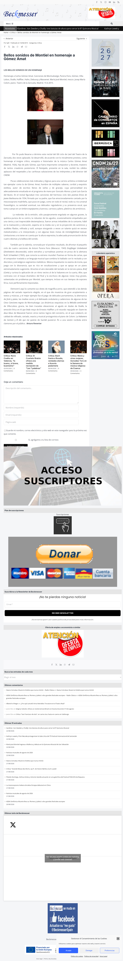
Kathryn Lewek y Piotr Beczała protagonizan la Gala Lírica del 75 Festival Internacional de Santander (41, 736)
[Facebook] (52, 664)
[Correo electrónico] (73, 664)
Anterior (9, 38)
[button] (118, 938)
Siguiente (81, 38)
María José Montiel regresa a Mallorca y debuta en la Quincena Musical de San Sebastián (37, 744)
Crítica (39, 43)
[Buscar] (112, 23)
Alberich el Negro (12, 703)
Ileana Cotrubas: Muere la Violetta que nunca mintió (75, 690)
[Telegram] (69, 664)
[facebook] (97, 2)
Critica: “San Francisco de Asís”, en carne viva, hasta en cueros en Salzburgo (42, 714)
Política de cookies (77, 956)
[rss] (118, 2)
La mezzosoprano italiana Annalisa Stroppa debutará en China (28, 785)
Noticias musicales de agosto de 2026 (19, 752)
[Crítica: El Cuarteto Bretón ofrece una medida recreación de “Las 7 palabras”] (34, 342)
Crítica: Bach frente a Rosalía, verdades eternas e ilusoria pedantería (56, 361)
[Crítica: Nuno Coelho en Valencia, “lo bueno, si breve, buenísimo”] (12, 342)
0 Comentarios (9, 369)
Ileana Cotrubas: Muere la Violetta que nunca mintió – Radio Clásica (30, 690)
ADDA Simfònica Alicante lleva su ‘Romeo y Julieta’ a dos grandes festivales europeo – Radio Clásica (41, 695)
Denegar (89, 950)
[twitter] (101, 2)
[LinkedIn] (60, 664)
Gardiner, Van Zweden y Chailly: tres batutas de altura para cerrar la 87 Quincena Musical (37, 728)
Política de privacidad (91, 956)
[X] (56, 664)
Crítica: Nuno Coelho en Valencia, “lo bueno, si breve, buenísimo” (11, 361)
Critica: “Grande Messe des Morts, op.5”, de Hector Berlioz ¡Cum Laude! (31, 769)
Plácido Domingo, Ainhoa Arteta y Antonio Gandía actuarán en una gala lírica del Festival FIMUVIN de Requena (45, 777)
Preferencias (110, 950)
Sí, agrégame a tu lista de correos (43, 439)
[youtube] (110, 2)
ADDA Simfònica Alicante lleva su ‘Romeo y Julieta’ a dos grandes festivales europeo (35, 801)
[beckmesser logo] (21, 8)
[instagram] (105, 2)
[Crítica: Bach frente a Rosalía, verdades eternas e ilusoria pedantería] (56, 342)
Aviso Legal (103, 956)
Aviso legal (39, 959)
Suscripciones (62, 514)
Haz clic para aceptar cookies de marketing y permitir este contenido (62, 858)
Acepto (68, 950)
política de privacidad (66, 620)
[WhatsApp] (65, 664)
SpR (8, 43)
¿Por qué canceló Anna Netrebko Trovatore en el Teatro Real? (43, 703)
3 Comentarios (75, 372)
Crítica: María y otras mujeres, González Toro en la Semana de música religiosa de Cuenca (78, 362)
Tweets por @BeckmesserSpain (62, 858)
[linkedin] (114, 2)
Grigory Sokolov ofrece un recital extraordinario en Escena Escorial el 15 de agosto (45, 709)
